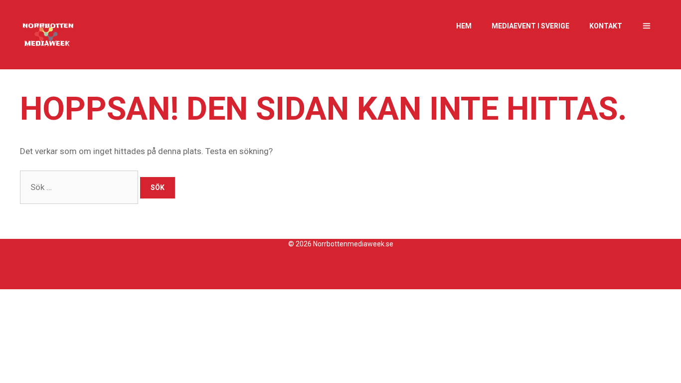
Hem (464, 26)
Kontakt (605, 26)
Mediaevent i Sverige (530, 26)
